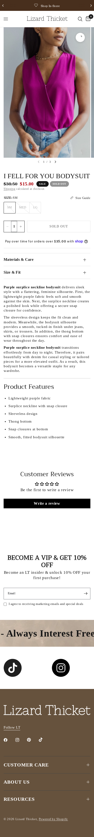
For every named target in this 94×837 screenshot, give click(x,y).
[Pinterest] (32, 740)
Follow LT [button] (12, 727)
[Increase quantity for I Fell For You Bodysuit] (20, 226)
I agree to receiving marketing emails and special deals (46, 604)
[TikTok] (44, 739)
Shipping (9, 189)
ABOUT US (17, 782)
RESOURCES (19, 799)
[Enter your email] (85, 593)
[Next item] (55, 162)
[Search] (80, 19)
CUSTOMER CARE (26, 764)
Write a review (47, 503)
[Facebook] (9, 740)
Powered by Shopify (53, 819)
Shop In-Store (50, 6)
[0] (87, 19)
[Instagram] (20, 740)
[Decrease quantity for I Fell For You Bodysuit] (7, 226)
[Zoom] (80, 37)
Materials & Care (19, 259)
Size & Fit (12, 272)
